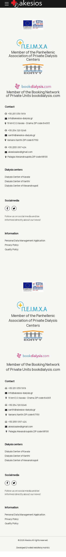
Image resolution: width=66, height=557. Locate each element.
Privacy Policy (12, 244)
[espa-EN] (33, 24)
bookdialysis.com (46, 95)
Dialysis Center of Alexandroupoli (21, 185)
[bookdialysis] (33, 86)
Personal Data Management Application (25, 240)
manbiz (46, 547)
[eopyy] (33, 69)
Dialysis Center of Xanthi (17, 181)
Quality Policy (11, 249)
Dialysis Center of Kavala (17, 176)
